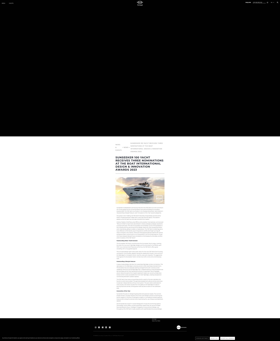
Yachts (11, 3)
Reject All (214, 338)
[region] (140, 338)
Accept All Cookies (227, 338)
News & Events (119, 147)
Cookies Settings (202, 338)
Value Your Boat (156, 321)
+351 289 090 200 (259, 2)
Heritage (154, 319)
